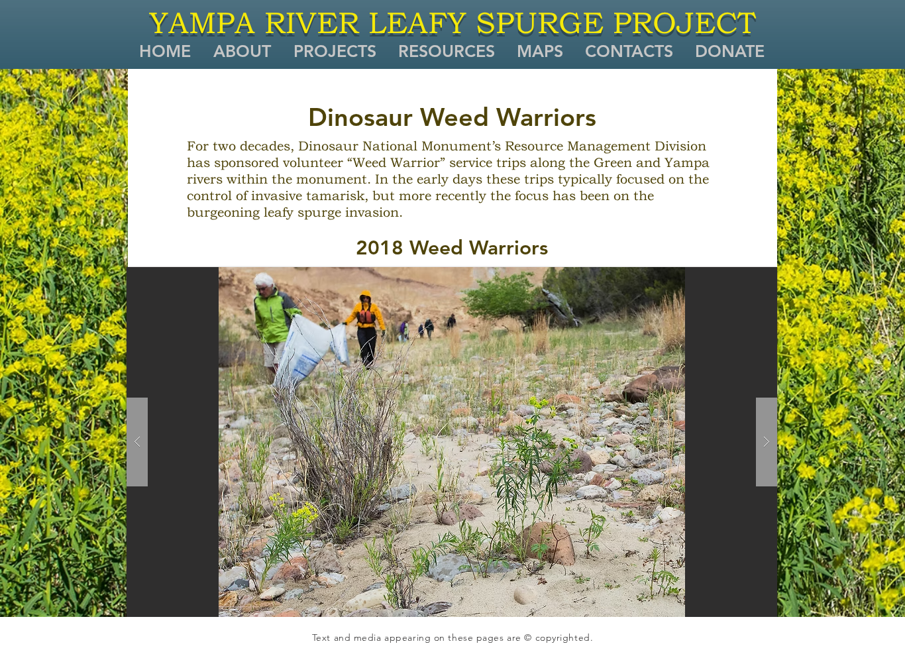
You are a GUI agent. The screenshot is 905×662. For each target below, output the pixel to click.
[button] (241, 51)
